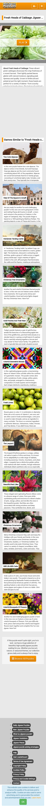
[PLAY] (23, 62)
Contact (16, 783)
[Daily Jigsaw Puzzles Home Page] (9, 5)
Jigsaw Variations (20, 738)
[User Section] (35, 6)
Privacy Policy (18, 774)
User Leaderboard (20, 757)
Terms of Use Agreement (22, 761)
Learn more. (36, 798)
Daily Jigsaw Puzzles (21, 725)
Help (15, 753)
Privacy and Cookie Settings (24, 779)
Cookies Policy (19, 770)
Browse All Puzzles (24, 658)
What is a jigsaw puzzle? (22, 734)
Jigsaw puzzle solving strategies (26, 747)
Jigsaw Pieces (18, 743)
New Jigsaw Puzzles (21, 730)
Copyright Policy (19, 766)
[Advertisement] (23, 112)
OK (23, 801)
